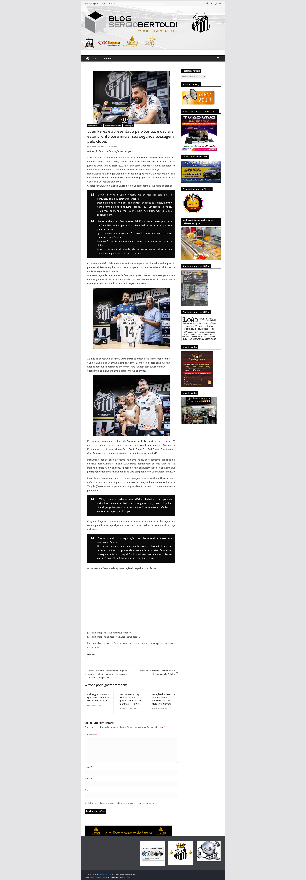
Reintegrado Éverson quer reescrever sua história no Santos (98, 697)
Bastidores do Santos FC (113, 126)
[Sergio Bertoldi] (88, 59)
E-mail (88, 778)
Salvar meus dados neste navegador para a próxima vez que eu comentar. (121, 803)
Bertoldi (97, 58)
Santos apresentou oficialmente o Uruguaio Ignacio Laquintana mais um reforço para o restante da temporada (107, 674)
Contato (108, 58)
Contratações (128, 126)
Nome (88, 767)
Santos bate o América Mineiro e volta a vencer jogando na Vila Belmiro (157, 672)
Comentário (91, 734)
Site (86, 790)
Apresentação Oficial (95, 126)
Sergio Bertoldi (113, 146)
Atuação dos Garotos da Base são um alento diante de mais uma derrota (163, 699)
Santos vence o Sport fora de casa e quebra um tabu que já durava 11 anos (131, 699)
